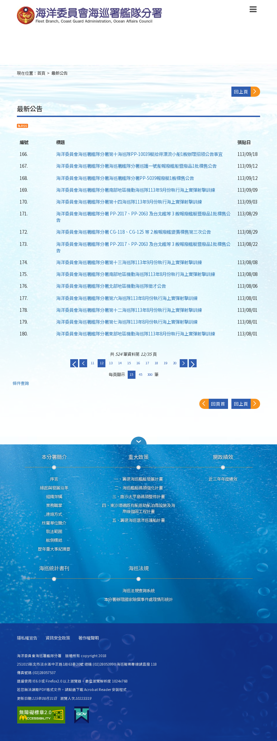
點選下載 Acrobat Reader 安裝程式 (98, 689)
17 (147, 363)
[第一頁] (74, 363)
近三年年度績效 (223, 479)
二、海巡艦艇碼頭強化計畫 (138, 488)
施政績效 (223, 456)
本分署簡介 (54, 456)
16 (138, 363)
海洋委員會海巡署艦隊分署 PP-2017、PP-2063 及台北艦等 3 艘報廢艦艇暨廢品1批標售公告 (143, 216)
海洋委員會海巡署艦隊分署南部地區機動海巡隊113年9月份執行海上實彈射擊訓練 (135, 189)
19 (165, 363)
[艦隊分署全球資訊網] (90, 16)
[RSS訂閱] (22, 125)
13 (110, 363)
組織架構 (54, 496)
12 (101, 363)
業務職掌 (54, 505)
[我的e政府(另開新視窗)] (81, 715)
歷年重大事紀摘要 (54, 549)
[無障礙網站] (41, 715)
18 (156, 363)
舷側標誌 (54, 540)
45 (140, 374)
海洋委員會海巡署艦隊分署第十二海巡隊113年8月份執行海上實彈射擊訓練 (129, 309)
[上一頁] (83, 363)
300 (149, 374)
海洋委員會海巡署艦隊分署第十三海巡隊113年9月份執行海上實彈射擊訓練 (129, 262)
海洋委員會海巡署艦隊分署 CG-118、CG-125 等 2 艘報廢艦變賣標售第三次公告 (133, 231)
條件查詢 (20, 383)
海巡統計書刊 (54, 568)
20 (174, 363)
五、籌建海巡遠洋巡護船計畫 (138, 520)
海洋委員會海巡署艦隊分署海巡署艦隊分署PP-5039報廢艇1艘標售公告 (125, 178)
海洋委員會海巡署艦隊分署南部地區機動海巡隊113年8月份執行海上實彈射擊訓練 (135, 274)
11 (92, 363)
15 (129, 363)
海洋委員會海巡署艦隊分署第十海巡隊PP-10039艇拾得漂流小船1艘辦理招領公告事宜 (139, 153)
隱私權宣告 (27, 638)
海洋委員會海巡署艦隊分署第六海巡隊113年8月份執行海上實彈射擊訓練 (126, 298)
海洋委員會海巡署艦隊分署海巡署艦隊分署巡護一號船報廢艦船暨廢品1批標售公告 (136, 165)
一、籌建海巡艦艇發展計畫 (138, 479)
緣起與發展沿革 (54, 488)
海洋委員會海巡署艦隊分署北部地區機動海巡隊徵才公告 (111, 285)
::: (13, 75)
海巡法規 (138, 568)
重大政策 (138, 456)
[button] (253, 10)
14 (120, 363)
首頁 (41, 73)
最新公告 (59, 73)
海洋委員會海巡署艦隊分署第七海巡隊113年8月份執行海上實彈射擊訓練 (126, 321)
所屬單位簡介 (54, 523)
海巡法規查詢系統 (138, 590)
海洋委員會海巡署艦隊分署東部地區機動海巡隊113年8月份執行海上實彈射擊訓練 (135, 333)
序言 (54, 479)
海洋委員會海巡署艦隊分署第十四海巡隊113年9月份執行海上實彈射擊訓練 (129, 201)
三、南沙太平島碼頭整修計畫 (138, 496)
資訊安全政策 (58, 638)
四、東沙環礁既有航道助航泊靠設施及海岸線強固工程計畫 (138, 508)
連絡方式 (54, 514)
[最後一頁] (193, 363)
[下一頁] (183, 363)
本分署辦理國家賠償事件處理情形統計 (138, 599)
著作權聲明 (88, 638)
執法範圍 (54, 531)
